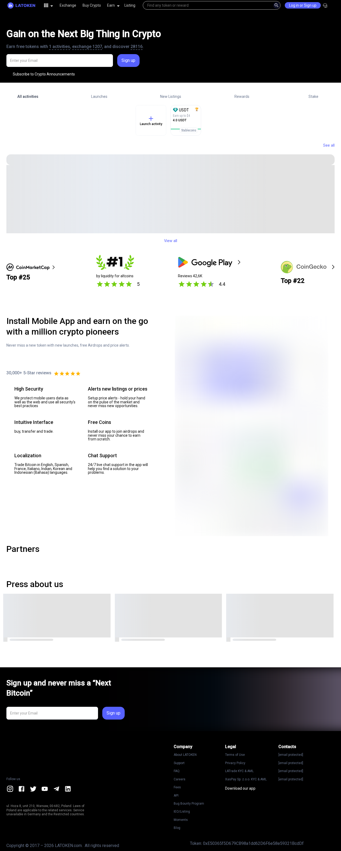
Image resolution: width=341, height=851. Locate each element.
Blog (177, 828)
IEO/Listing (182, 811)
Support (179, 763)
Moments (181, 820)
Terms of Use (235, 755)
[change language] (336, 5)
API (176, 795)
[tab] (27, 96)
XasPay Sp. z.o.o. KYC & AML (246, 779)
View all (170, 241)
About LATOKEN (185, 755)
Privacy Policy (235, 763)
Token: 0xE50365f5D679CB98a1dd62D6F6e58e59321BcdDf (247, 843)
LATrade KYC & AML (239, 771)
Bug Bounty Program (189, 803)
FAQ (177, 771)
